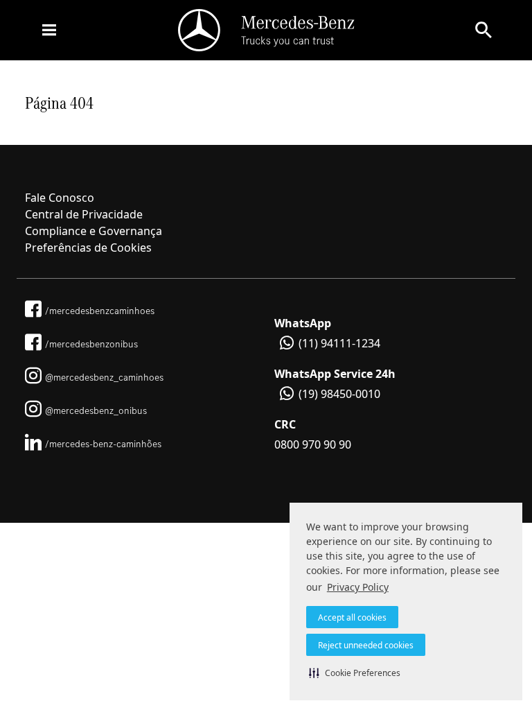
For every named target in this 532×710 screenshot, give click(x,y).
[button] (354, 672)
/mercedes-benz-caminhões (103, 444)
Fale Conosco (59, 197)
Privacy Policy (358, 587)
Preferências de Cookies (88, 247)
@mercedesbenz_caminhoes (104, 377)
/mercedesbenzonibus (91, 344)
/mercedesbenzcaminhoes (99, 310)
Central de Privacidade (84, 214)
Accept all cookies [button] (352, 617)
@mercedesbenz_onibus (96, 410)
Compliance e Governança (93, 231)
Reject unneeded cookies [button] (366, 645)
